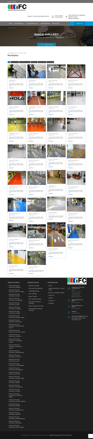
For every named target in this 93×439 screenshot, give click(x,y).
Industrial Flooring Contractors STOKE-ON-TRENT (16, 395)
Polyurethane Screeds (25, 62)
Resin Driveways (45, 23)
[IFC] (17, 7)
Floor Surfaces (18, 23)
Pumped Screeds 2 (54, 107)
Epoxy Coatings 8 (53, 248)
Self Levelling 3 (13, 266)
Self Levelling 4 (53, 212)
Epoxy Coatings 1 (53, 80)
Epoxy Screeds (33, 296)
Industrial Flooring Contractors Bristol (14, 295)
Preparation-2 (33, 80)
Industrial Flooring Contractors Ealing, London (17, 316)
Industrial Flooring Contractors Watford (15, 413)
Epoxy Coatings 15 (34, 240)
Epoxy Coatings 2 (73, 213)
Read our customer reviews (56, 292)
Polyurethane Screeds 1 (35, 107)
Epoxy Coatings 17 (34, 267)
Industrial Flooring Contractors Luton (14, 360)
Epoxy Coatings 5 (53, 133)
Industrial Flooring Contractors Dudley (14, 312)
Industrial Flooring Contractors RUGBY (14, 381)
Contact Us (52, 300)
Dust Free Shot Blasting (35, 288)
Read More (11, 87)
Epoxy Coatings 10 (34, 160)
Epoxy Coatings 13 (73, 160)
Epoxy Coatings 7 (14, 107)
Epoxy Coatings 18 (14, 213)
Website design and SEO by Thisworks (61, 435)
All (9, 62)
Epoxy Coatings (14, 62)
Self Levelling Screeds (35, 299)
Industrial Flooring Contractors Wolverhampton (17, 417)
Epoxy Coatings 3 (34, 133)
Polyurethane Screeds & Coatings (35, 309)
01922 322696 (12, 1)
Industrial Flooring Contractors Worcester (15, 422)
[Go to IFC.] (41, 44)
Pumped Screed (42, 62)
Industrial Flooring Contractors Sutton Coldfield (17, 400)
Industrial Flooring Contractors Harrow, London (17, 331)
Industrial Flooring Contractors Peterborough (16, 377)
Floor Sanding (33, 293)
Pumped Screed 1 (14, 133)
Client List (51, 295)
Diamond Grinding (34, 285)
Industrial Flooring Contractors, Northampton (16, 364)
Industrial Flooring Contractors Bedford (15, 286)
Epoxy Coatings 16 (73, 240)
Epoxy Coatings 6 (73, 133)
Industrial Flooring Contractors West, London (16, 426)
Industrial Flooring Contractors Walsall (14, 404)
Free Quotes (55, 23)
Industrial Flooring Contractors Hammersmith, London (16, 326)
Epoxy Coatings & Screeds (36, 306)
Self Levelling (50, 62)
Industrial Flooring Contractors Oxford (14, 373)
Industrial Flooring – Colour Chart (57, 289)
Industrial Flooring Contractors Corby (14, 303)
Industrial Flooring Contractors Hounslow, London (15, 346)
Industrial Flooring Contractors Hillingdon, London (15, 340)
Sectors (51, 298)
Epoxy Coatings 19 (34, 213)
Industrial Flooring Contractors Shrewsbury (16, 386)
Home (10, 23)
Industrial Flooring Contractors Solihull (14, 390)
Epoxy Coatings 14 (14, 239)
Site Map (51, 303)
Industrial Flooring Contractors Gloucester (15, 320)
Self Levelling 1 (13, 187)
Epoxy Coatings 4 (73, 80)
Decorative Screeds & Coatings (35, 302)
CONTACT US (79, 23)
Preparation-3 (52, 186)
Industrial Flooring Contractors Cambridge (15, 299)
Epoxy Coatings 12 (54, 159)
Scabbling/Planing (34, 291)
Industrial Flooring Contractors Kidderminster (16, 351)
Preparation (34, 62)
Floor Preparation (31, 23)
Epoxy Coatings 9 (14, 160)
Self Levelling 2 (72, 107)
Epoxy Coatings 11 (34, 187)
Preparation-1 (13, 80)
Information (12, 28)
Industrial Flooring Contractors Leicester (15, 355)
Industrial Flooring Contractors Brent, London (16, 290)
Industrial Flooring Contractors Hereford (15, 335)
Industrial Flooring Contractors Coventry (15, 308)
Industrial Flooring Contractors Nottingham (16, 368)
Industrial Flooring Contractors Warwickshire (16, 409)
